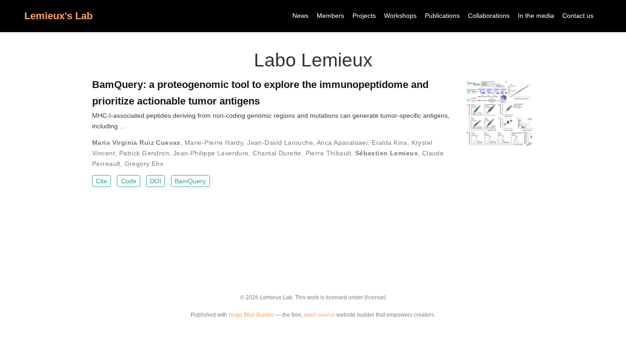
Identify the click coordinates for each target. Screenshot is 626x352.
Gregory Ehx (144, 163)
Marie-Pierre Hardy (214, 142)
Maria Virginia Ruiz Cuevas (136, 142)
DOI (155, 181)
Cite (101, 181)
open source (319, 315)
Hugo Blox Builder (251, 315)
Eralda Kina (389, 142)
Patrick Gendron (144, 153)
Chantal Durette (277, 153)
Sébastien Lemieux (386, 153)
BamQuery (190, 181)
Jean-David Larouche (280, 142)
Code (129, 181)
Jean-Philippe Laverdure (211, 153)
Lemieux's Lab (58, 16)
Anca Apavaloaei (342, 142)
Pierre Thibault (328, 153)
